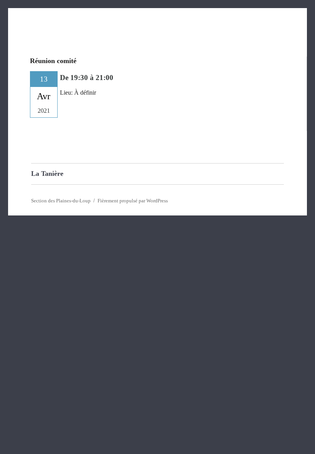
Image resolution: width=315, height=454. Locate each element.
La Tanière (47, 173)
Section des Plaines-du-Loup (61, 201)
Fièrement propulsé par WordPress (133, 201)
